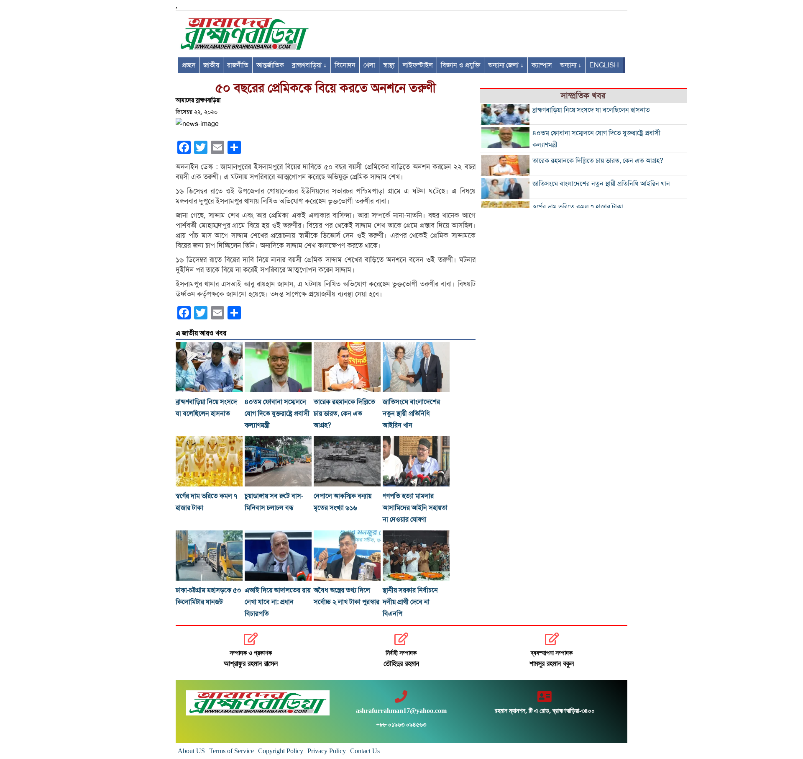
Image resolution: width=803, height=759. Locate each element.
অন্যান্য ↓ (570, 65)
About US (191, 750)
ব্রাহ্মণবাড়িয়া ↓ (309, 65)
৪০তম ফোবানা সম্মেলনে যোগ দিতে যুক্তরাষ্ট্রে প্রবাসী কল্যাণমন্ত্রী (277, 414)
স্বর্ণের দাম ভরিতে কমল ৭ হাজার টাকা (577, 207)
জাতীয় (211, 65)
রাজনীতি (237, 65)
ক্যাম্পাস (542, 65)
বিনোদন (345, 65)
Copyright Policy (280, 750)
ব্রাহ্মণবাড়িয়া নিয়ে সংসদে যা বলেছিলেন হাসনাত (591, 110)
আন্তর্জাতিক (270, 65)
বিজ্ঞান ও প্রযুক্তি (460, 65)
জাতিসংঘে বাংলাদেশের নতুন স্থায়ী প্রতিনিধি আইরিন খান (411, 414)
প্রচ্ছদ (188, 65)
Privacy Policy (326, 750)
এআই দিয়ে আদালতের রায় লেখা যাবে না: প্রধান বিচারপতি (277, 602)
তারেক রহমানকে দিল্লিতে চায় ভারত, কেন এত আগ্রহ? (344, 414)
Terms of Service (231, 750)
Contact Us (365, 750)
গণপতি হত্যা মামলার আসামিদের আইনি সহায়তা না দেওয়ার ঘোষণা (415, 508)
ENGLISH (604, 65)
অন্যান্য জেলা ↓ (506, 65)
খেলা (369, 65)
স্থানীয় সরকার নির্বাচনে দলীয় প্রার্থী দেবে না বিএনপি (410, 602)
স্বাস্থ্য (389, 65)
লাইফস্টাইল (418, 65)
